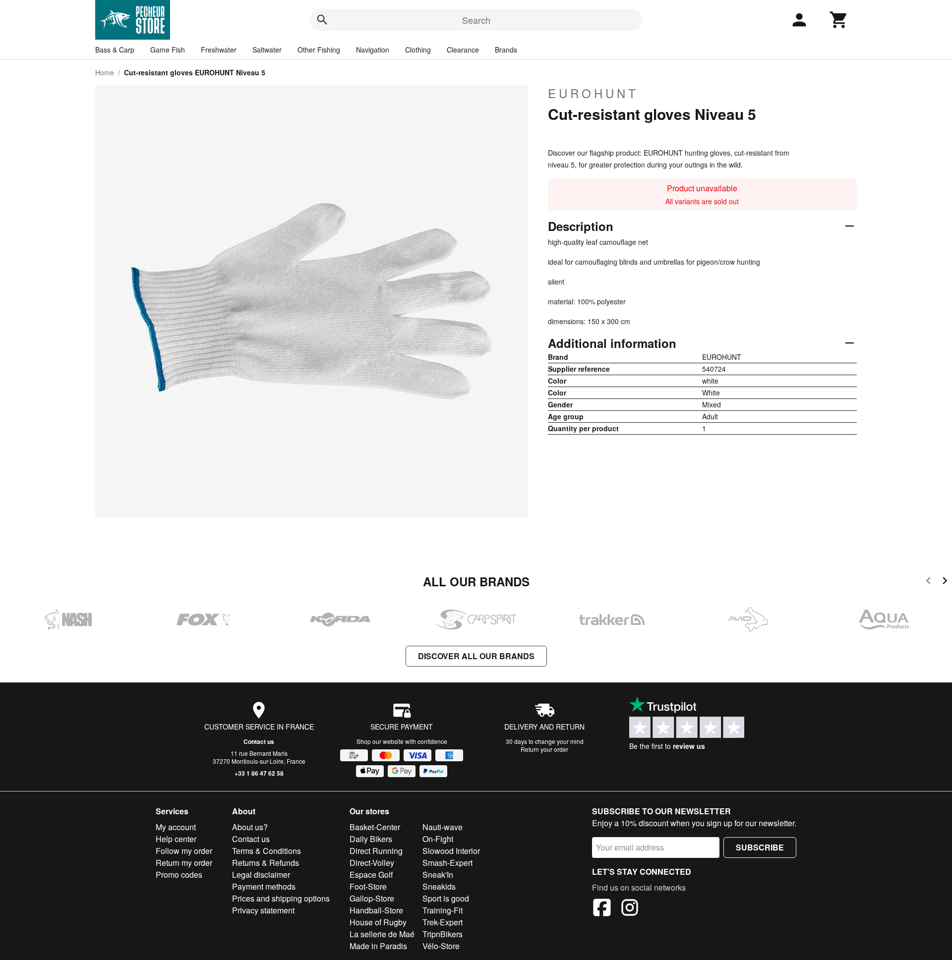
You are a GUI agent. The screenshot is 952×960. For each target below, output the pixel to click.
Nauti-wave (442, 827)
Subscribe (760, 847)
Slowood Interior (451, 850)
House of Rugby (378, 922)
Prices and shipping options (281, 898)
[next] (945, 582)
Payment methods (264, 886)
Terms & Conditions (266, 850)
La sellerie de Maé (382, 934)
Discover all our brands (476, 656)
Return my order (184, 862)
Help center (176, 839)
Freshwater (219, 50)
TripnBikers (442, 934)
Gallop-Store (372, 898)
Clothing (418, 50)
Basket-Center (375, 827)
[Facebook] (602, 909)
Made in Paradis (378, 946)
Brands (506, 50)
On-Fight (437, 839)
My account (176, 827)
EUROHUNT (593, 93)
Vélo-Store (441, 946)
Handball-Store (376, 910)
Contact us (258, 741)
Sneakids (439, 886)
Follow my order (184, 850)
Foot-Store (368, 886)
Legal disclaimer (261, 874)
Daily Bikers (371, 839)
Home (104, 72)
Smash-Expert (447, 862)
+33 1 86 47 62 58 (259, 773)
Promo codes (179, 874)
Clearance (463, 50)
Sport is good (445, 898)
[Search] (322, 20)
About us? (250, 827)
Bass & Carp (114, 50)
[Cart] (839, 20)
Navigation (372, 50)
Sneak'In (437, 874)
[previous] (928, 582)
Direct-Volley (372, 862)
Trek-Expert (442, 922)
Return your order (544, 749)
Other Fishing (319, 50)
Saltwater (267, 50)
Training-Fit (442, 910)
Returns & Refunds (265, 862)
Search (476, 19)
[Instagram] (630, 909)
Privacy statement (263, 910)
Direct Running (376, 850)
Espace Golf (371, 874)
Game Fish (167, 50)
